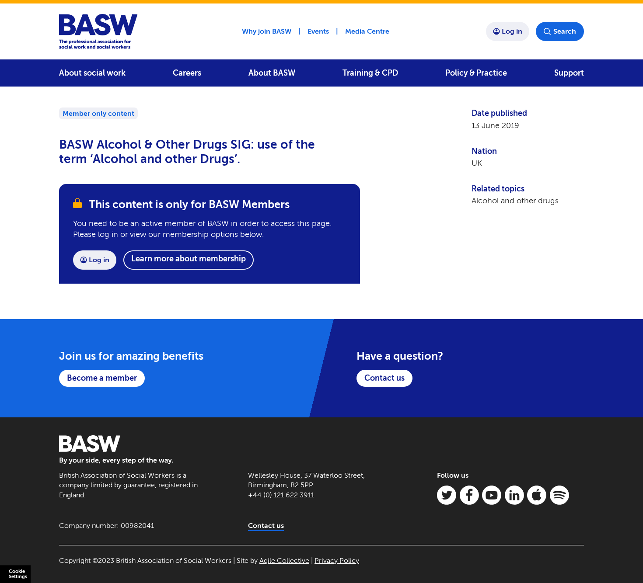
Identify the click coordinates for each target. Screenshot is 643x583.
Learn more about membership (188, 259)
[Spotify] (559, 495)
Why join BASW (266, 31)
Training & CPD (370, 73)
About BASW (271, 73)
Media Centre (367, 31)
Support (569, 73)
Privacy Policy (337, 560)
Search (564, 31)
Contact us (384, 378)
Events (318, 31)
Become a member (102, 378)
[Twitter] (446, 495)
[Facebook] (469, 495)
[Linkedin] (514, 495)
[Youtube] (491, 495)
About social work (92, 73)
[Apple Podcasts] (536, 495)
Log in (512, 31)
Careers (187, 73)
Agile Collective (284, 560)
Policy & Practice (476, 73)
